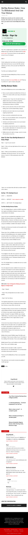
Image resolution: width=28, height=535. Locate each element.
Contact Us (21, 529)
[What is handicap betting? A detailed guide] (4, 418)
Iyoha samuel (9, 457)
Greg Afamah (9, 434)
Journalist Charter (14, 529)
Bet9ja (6, 366)
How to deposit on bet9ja (17, 199)
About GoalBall (7, 529)
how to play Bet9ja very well (15, 80)
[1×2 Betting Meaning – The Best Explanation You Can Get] (4, 405)
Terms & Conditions (8, 531)
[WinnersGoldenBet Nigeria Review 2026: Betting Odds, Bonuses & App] (4, 425)
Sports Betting (7, 5)
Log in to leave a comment (12, 441)
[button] (26, 2)
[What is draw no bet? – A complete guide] (4, 411)
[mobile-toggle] (2, 2)
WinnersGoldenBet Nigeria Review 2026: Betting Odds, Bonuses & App (16, 424)
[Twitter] (14, 386)
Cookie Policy (15, 531)
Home (2, 5)
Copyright (21, 531)
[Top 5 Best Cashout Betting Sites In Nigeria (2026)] (4, 398)
